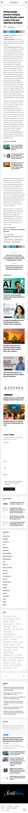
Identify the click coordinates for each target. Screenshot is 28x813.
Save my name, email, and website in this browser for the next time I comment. (14, 483)
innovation (15, 649)
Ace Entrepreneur (7, 616)
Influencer (21, 647)
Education (6, 550)
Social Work (6, 590)
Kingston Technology (8, 652)
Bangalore (5, 621)
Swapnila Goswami (16, 242)
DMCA (2, 808)
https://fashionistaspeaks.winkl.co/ (13, 47)
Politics (5, 579)
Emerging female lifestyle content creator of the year (13, 237)
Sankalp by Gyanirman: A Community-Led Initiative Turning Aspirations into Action (13, 423)
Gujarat (20, 642)
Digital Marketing (7, 631)
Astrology (6, 542)
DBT (17, 629)
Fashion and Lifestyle (8, 239)
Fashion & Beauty (7, 556)
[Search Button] (23, 676)
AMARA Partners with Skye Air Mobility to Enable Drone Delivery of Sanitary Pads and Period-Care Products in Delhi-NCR (14, 689)
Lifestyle (9, 9)
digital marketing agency (9, 634)
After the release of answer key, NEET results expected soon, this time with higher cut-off (17, 517)
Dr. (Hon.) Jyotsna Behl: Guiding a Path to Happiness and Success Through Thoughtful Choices (17, 524)
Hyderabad (12, 644)
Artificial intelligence (8, 618)
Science (5, 587)
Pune (18, 662)
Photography (7, 576)
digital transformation (8, 637)
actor (15, 616)
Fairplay (15, 642)
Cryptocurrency (6, 629)
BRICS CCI (18, 624)
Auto (4, 544)
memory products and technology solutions (13, 657)
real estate (5, 665)
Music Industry (12, 660)
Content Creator (10, 234)
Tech (4, 599)
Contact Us (17, 806)
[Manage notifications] (24, 810)
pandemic (20, 660)
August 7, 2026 (6, 378)
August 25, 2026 (15, 151)
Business (5, 547)
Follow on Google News (12, 808)
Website (5, 474)
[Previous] (13, 173)
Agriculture (6, 536)
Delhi (21, 629)
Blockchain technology (8, 624)
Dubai (20, 637)
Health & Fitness (8, 317)
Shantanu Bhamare (7, 667)
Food (4, 562)
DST (16, 637)
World (4, 605)
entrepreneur (13, 639)
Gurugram (5, 644)
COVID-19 (15, 626)
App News (5, 539)
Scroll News (11, 27)
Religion (5, 585)
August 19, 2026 (15, 160)
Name (5, 461)
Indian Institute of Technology (10, 647)
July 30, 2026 (6, 427)
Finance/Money (7, 559)
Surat (15, 667)
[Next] (15, 173)
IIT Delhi (19, 644)
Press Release (7, 582)
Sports (5, 593)
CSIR (13, 629)
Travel (6, 342)
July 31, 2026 (6, 401)
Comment (6, 442)
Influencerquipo (7, 242)
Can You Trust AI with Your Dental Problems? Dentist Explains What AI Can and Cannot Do (13, 297)
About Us (3, 806)
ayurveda (17, 618)
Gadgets (5, 564)
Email (5, 468)
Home (4, 9)
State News (6, 596)
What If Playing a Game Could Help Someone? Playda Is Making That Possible (17, 778)
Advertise (10, 806)
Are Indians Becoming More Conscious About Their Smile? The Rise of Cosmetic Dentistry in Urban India (13, 322)
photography (6, 662)
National (5, 573)
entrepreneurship (7, 642)
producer (13, 662)
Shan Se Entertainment (15, 665)
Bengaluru (12, 621)
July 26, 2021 (19, 27)
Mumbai (5, 660)
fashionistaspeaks (18, 239)
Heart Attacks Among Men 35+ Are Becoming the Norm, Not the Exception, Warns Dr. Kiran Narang (13, 374)
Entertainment (7, 553)
